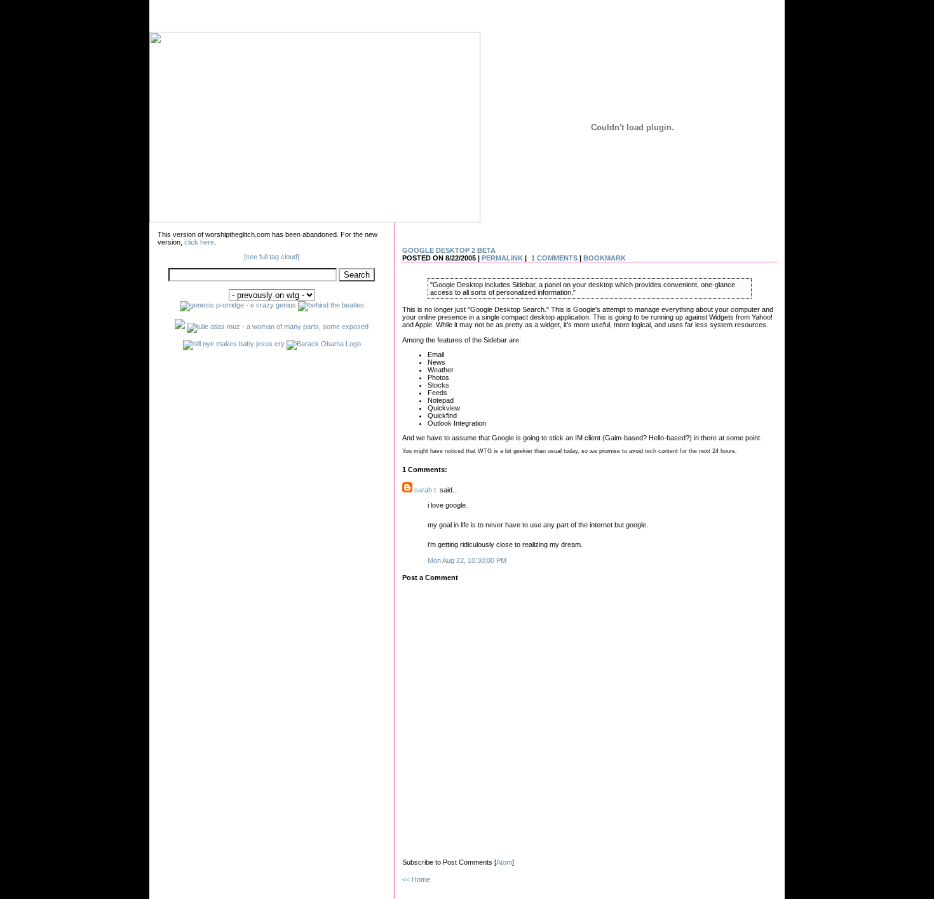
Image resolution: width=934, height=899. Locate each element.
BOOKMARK (604, 258)
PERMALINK (502, 258)
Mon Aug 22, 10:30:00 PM (467, 560)
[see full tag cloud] (271, 256)
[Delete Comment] (509, 560)
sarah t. (426, 490)
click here (199, 242)
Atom (504, 862)
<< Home (416, 879)
